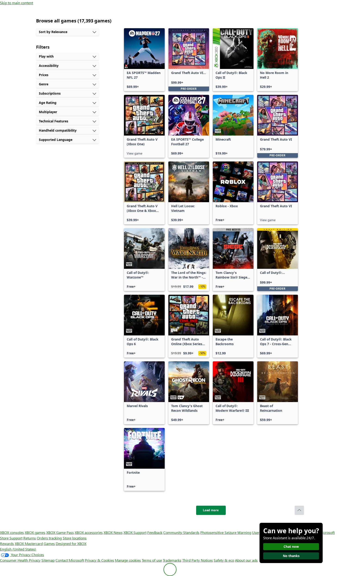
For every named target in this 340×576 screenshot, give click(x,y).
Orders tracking (49, 538)
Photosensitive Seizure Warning (225, 532)
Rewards (7, 543)
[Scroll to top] (299, 510)
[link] (144, 59)
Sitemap (48, 560)
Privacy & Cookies (99, 560)
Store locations (75, 538)
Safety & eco (224, 560)
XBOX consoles (12, 532)
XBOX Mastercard (29, 543)
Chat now (291, 546)
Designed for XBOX (71, 543)
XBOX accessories (89, 532)
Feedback (154, 532)
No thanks (291, 556)
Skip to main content (16, 2)
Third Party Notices (197, 560)
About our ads (246, 560)
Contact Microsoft (70, 560)
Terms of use (152, 560)
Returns (29, 538)
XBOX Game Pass (60, 532)
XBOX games (35, 532)
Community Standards (181, 532)
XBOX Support (135, 532)
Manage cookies (128, 560)
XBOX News (113, 532)
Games (49, 543)
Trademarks (172, 560)
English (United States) (18, 549)
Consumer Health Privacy (20, 560)
